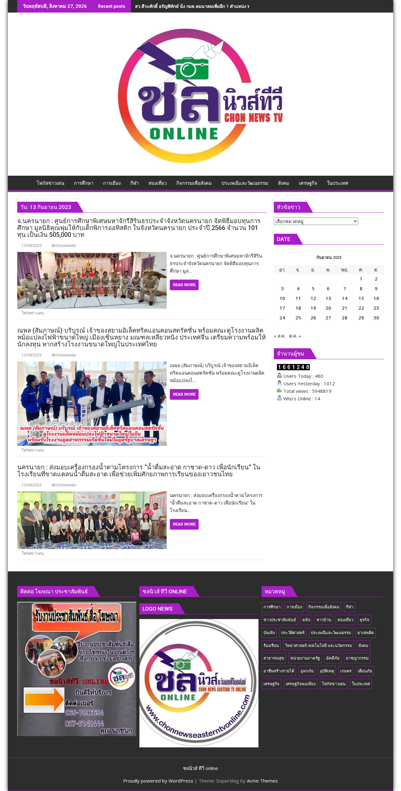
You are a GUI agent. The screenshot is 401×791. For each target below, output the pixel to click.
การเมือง (294, 607)
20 (328, 308)
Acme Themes (262, 781)
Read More (184, 284)
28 (344, 317)
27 (328, 317)
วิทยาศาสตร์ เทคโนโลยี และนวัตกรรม (318, 645)
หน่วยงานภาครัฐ (305, 658)
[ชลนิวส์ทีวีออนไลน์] (23, 182)
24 (282, 317)
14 (344, 298)
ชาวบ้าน (323, 620)
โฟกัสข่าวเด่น (33, 313)
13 (328, 298)
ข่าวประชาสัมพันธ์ (279, 620)
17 (282, 308)
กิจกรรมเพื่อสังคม (324, 607)
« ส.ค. (279, 336)
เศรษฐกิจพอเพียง (300, 684)
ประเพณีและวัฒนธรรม (331, 632)
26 (313, 317)
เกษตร (346, 671)
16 (376, 298)
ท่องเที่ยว (345, 620)
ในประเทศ (361, 684)
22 (361, 308)
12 (313, 298)
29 (361, 317)
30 (376, 317)
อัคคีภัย (333, 658)
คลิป (306, 620)
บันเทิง (269, 632)
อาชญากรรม (357, 658)
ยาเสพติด (365, 632)
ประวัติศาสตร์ (293, 632)
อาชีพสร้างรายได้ (278, 671)
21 (344, 308)
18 (298, 308)
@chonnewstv (64, 245)
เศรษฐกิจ (271, 684)
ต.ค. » (295, 336)
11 (298, 298)
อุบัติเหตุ (327, 671)
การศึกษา (271, 607)
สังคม (363, 645)
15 (361, 298)
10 (282, 298)
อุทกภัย (307, 671)
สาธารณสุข (273, 658)
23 (376, 308)
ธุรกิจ (364, 620)
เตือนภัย (365, 671)
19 (313, 308)
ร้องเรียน (271, 645)
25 (298, 317)
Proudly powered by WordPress (158, 781)
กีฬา (349, 607)
